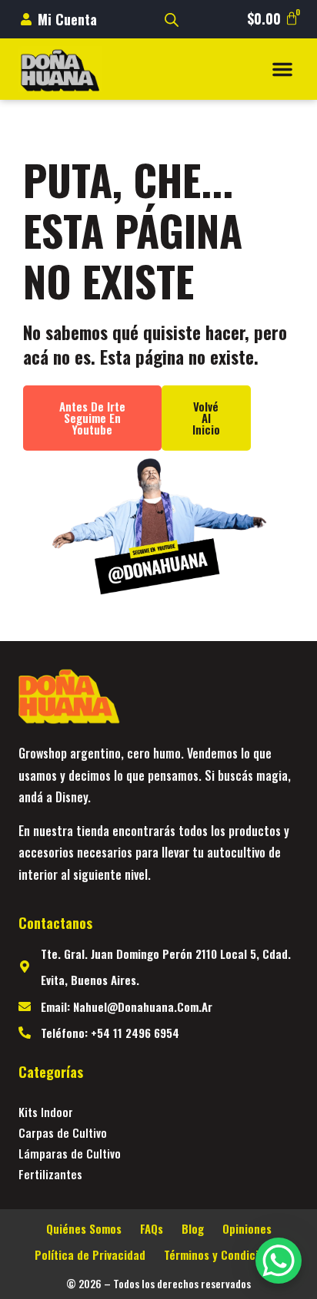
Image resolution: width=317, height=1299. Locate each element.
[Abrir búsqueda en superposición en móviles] (171, 19)
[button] (282, 69)
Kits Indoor (45, 1111)
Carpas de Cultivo (62, 1132)
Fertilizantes (50, 1173)
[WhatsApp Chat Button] (278, 1261)
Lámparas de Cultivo (69, 1153)
